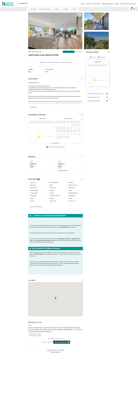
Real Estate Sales (96, 3)
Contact (116, 3)
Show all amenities (36, 206)
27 (45, 137)
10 (71, 127)
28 (49, 137)
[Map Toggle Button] (127, 9)
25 (38, 137)
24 (71, 134)
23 (68, 134)
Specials (88, 3)
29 (53, 137)
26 (42, 137)
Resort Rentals (60, 350)
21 (60, 134)
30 (31, 140)
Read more (33, 107)
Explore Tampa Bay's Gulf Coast (128, 3)
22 (64, 134)
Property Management (107, 3)
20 (57, 134)
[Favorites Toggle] (134, 9)
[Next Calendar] (81, 119)
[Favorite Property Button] (79, 15)
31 (35, 140)
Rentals (83, 3)
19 (78, 131)
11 (75, 127)
